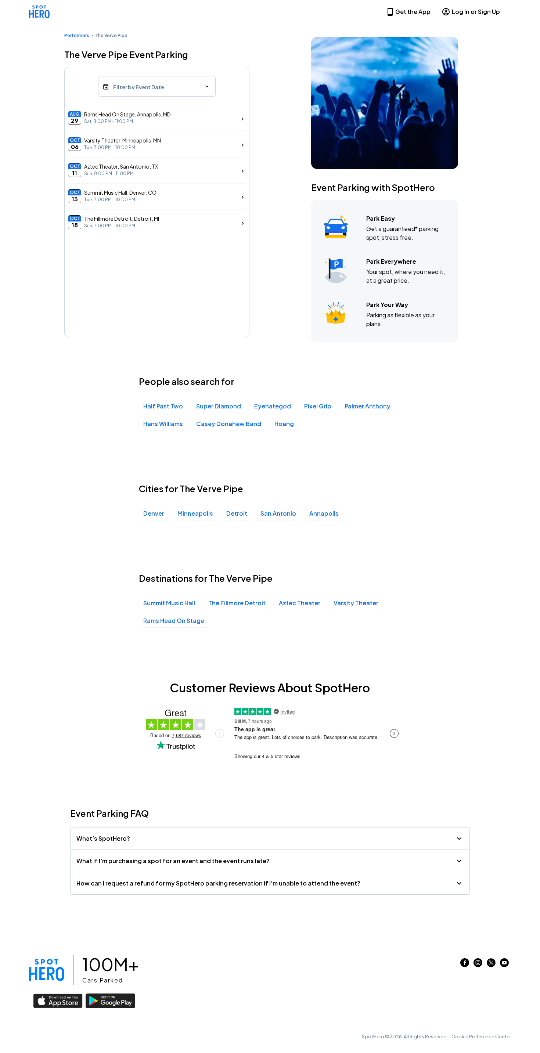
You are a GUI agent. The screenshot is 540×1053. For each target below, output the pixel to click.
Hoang (284, 424)
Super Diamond (218, 406)
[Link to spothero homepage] (46, 970)
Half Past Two (163, 406)
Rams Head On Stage (173, 620)
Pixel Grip (317, 406)
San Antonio (278, 513)
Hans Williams (163, 424)
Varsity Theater (356, 603)
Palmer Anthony (367, 406)
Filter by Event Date (138, 87)
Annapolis (324, 513)
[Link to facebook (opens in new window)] (464, 965)
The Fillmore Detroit (237, 603)
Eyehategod (272, 406)
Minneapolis (195, 513)
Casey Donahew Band (228, 424)
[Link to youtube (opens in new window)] (504, 965)
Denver (153, 513)
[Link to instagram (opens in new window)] (478, 965)
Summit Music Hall (169, 603)
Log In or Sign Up (476, 11)
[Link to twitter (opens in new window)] (491, 965)
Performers (76, 35)
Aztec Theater (299, 603)
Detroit (236, 513)
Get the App (413, 11)
